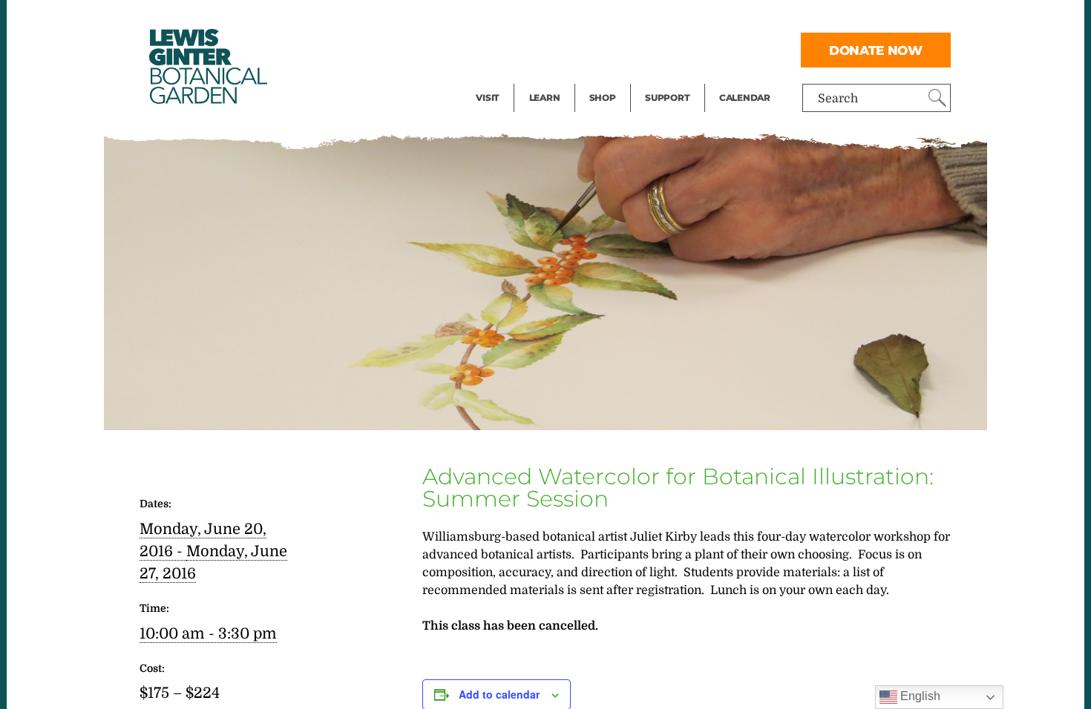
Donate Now (876, 50)
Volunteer (671, 78)
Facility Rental (516, 19)
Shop (602, 97)
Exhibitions (508, 78)
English (918, 696)
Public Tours (564, 19)
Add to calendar (499, 694)
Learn (544, 97)
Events (495, 49)
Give (657, 49)
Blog (541, 78)
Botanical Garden (207, 66)
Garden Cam (564, 49)
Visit (487, 97)
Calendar (744, 97)
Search (838, 98)
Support (667, 97)
